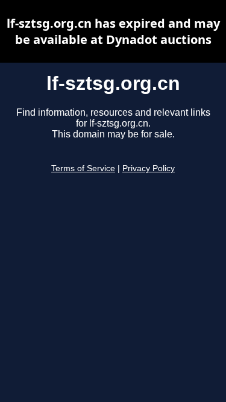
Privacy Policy (148, 168)
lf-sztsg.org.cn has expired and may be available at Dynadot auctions (113, 31)
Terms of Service (83, 168)
